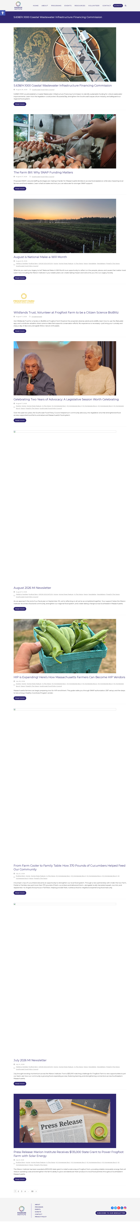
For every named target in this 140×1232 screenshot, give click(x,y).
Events (18, 406)
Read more (20, 104)
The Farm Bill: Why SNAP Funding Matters (43, 172)
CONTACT (38, 1214)
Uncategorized (37, 316)
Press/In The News (113, 263)
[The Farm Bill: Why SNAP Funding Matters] (65, 141)
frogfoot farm (33, 263)
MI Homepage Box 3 (74, 406)
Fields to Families (22, 263)
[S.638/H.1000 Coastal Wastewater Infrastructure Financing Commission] (65, 54)
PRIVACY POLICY (41, 1216)
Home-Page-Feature (66, 263)
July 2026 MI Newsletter (30, 1060)
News (86, 263)
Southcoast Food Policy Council (43, 89)
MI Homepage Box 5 (105, 406)
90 (33, 1191)
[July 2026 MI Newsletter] (65, 979)
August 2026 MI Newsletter (32, 588)
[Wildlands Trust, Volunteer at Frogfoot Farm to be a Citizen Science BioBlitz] (24, 298)
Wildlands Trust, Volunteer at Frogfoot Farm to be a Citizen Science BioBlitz (66, 312)
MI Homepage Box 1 (59, 406)
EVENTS (37, 1209)
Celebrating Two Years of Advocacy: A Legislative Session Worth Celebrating (66, 399)
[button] (2, 13)
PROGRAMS (39, 1207)
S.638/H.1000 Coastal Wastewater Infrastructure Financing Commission (63, 85)
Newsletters (101, 263)
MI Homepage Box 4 (89, 406)
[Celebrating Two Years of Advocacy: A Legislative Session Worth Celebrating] (65, 368)
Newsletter (92, 263)
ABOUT (37, 1204)
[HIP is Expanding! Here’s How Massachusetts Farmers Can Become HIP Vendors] (65, 646)
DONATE (38, 1212)
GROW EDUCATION (45, 263)
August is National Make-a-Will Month (40, 257)
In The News (78, 263)
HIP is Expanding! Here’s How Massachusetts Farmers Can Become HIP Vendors (69, 677)
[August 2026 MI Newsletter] (65, 507)
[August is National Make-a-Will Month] (65, 226)
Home (55, 263)
